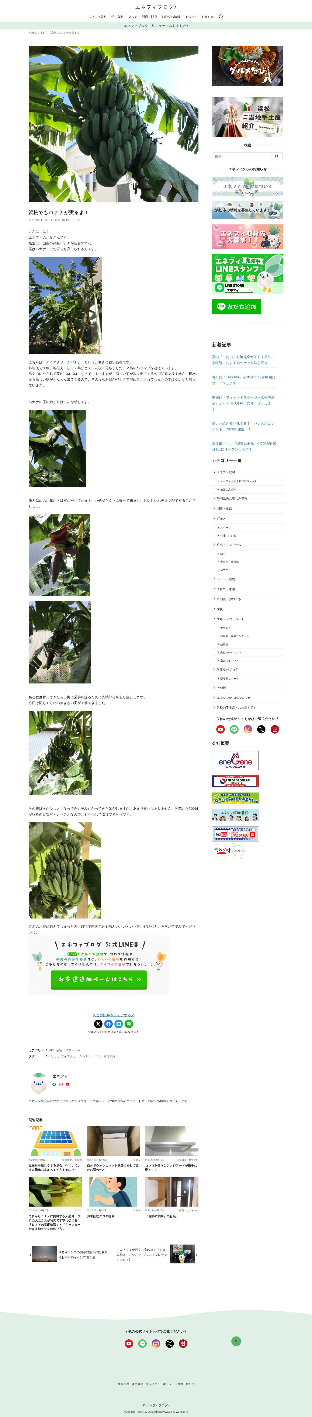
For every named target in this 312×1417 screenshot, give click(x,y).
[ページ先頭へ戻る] (236, 1341)
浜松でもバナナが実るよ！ (66, 32)
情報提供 (123, 1384)
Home (33, 32)
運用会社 (137, 1384)
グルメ (132, 17)
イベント (191, 17)
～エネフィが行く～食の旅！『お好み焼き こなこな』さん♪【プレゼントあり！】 (142, 1255)
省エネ (224, 569)
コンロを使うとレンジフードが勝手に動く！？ (171, 1167)
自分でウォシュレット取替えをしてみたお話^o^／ (113, 1167)
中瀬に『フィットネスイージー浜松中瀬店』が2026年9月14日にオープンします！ (243, 403)
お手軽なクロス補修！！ (104, 1216)
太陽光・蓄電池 (229, 561)
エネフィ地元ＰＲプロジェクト (238, 481)
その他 (221, 688)
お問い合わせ (185, 1384)
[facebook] (54, 1084)
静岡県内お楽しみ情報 (232, 498)
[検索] (220, 17)
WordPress (182, 1411)
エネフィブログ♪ (156, 6)
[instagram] (61, 1084)
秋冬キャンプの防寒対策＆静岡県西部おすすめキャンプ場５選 (83, 1254)
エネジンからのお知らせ (233, 698)
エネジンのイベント (231, 619)
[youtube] (67, 1084)
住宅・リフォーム (68, 1050)
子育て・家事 (226, 589)
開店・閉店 (149, 17)
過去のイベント (229, 660)
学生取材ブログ (227, 669)
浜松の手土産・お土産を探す (237, 708)
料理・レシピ (228, 535)
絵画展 (224, 644)
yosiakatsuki (155, 1411)
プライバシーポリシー (160, 1384)
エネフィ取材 (98, 17)
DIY (43, 32)
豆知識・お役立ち (229, 599)
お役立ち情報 (171, 17)
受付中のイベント (230, 652)
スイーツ (225, 527)
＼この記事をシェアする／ (114, 1015)
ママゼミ (225, 628)
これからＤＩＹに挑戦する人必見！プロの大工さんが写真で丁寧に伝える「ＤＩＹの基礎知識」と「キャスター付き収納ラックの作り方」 (55, 1222)
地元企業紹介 (228, 489)
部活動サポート (229, 678)
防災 (220, 609)
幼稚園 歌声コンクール (234, 636)
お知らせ (208, 17)
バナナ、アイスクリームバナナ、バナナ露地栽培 (82, 1056)
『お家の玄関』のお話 (160, 1216)
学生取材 (117, 17)
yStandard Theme (134, 1411)
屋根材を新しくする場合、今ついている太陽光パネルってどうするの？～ (55, 1167)
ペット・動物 (226, 579)
